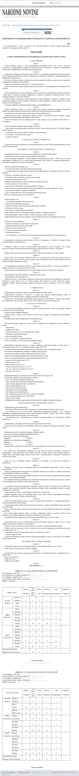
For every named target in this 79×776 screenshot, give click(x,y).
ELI (48, 772)
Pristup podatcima (38, 772)
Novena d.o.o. (6, 775)
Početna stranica (56, 3)
